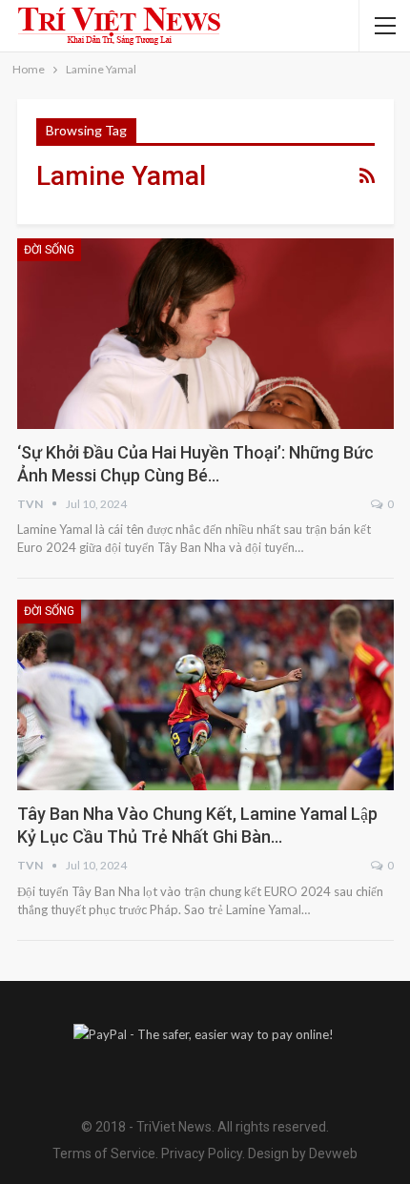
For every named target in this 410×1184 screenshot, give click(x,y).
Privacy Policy (201, 1153)
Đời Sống (49, 249)
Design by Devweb (301, 1153)
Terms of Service (103, 1153)
